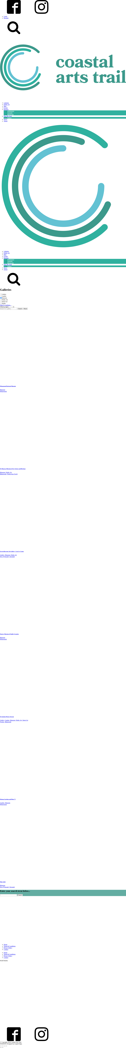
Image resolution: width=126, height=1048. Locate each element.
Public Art (7, 104)
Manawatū (10, 114)
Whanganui (10, 111)
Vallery (9, 118)
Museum (4, 298)
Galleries (6, 103)
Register (6, 18)
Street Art (4, 301)
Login (5, 16)
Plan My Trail (8, 116)
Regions (6, 109)
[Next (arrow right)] (2, 1047)
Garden (4, 296)
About (5, 121)
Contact (6, 949)
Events (6, 108)
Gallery (4, 294)
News (5, 119)
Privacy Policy (8, 948)
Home (5, 944)
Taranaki (9, 113)
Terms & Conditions (9, 946)
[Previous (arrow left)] (0, 1047)
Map (5, 106)
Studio (4, 303)
